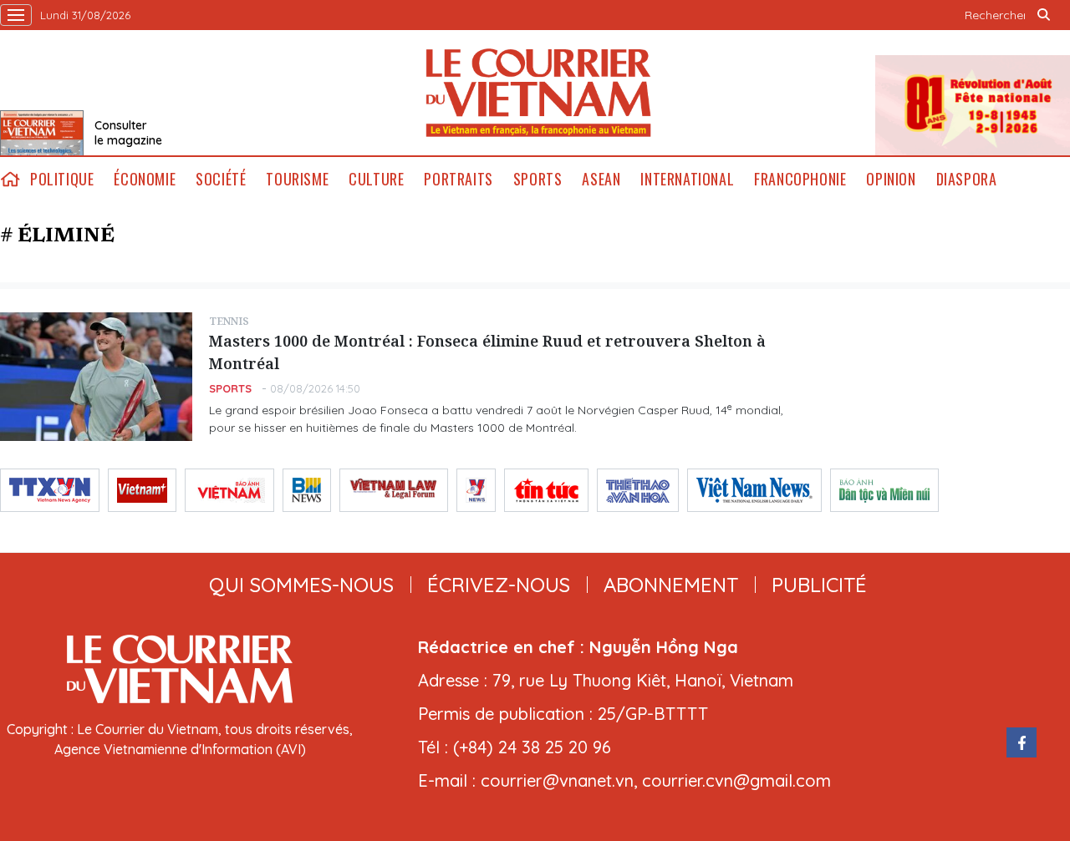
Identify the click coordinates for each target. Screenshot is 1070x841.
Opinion (890, 179)
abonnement (671, 584)
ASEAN (601, 179)
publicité (819, 584)
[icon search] (1043, 15)
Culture (376, 179)
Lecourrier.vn (538, 93)
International (687, 179)
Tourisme (297, 179)
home (10, 179)
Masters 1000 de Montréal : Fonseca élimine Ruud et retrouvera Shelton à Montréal (487, 352)
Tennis (229, 321)
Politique (62, 179)
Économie (145, 179)
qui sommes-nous (301, 584)
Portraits (458, 179)
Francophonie (800, 179)
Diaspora (966, 179)
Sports (538, 179)
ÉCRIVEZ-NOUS (498, 584)
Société (221, 179)
